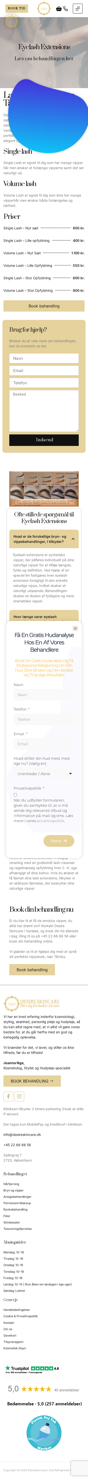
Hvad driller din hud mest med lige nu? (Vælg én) (42, 761)
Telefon (21, 709)
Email (19, 734)
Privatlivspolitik (28, 788)
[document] (44, 739)
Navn (18, 684)
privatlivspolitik (50, 820)
